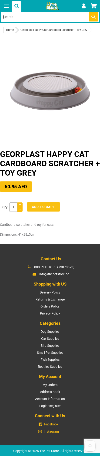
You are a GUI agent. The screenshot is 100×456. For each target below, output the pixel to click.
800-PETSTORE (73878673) (54, 267)
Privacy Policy (50, 313)
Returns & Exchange (50, 299)
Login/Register (50, 406)
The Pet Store (49, 451)
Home (10, 30)
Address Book (50, 392)
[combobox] (50, 17)
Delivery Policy (50, 292)
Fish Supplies (50, 359)
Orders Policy (50, 306)
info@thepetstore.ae (54, 274)
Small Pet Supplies (50, 352)
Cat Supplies (50, 338)
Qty (4, 207)
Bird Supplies (50, 345)
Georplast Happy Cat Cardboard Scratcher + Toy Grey (53, 30)
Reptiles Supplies (50, 366)
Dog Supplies (50, 331)
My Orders (50, 385)
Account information (50, 399)
